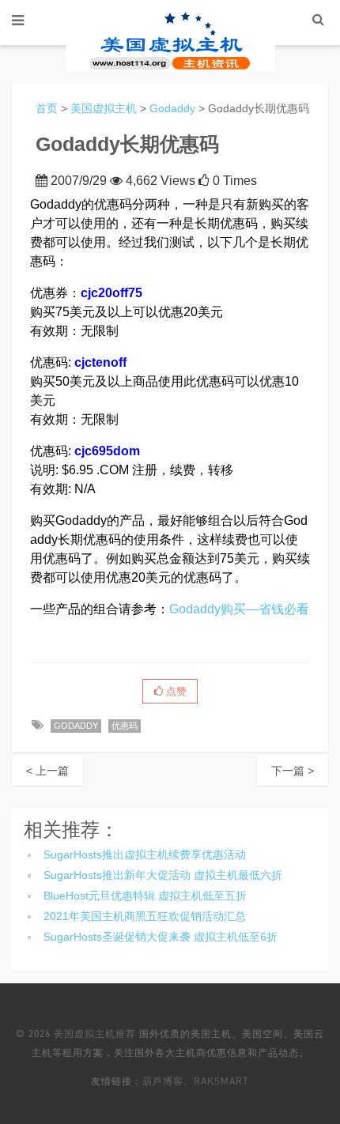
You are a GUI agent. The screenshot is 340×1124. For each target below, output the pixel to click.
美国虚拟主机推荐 (95, 1033)
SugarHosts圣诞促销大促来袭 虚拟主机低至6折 (160, 936)
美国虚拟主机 (103, 108)
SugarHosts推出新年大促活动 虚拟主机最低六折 (162, 875)
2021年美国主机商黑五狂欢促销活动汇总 (144, 916)
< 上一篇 (47, 770)
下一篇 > (292, 770)
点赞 (175, 691)
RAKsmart (221, 1081)
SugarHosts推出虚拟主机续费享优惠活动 (144, 854)
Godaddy (172, 108)
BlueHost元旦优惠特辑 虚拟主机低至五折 (145, 895)
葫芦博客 (162, 1081)
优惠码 (124, 725)
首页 (47, 108)
